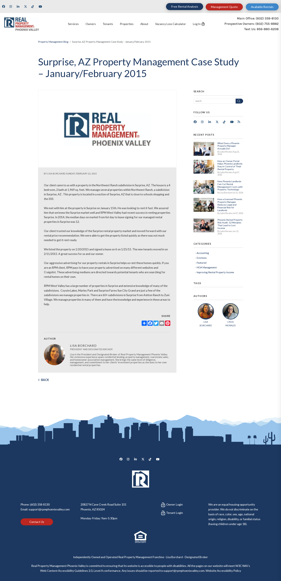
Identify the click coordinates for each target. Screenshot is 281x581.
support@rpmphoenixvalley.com (49, 509)
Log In (197, 24)
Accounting (203, 252)
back (45, 380)
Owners (91, 24)
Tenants (108, 24)
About (144, 24)
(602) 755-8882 (267, 24)
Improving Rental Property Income (215, 272)
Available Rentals (262, 7)
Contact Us (36, 522)
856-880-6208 (268, 29)
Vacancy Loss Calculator (170, 24)
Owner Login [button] (174, 504)
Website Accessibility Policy (223, 570)
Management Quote (224, 7)
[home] (21, 23)
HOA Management (207, 267)
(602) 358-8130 (267, 18)
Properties (127, 24)
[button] (5, 8)
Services (73, 24)
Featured (201, 262)
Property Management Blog (53, 41)
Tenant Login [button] (174, 512)
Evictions (202, 257)
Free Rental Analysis (184, 6)
